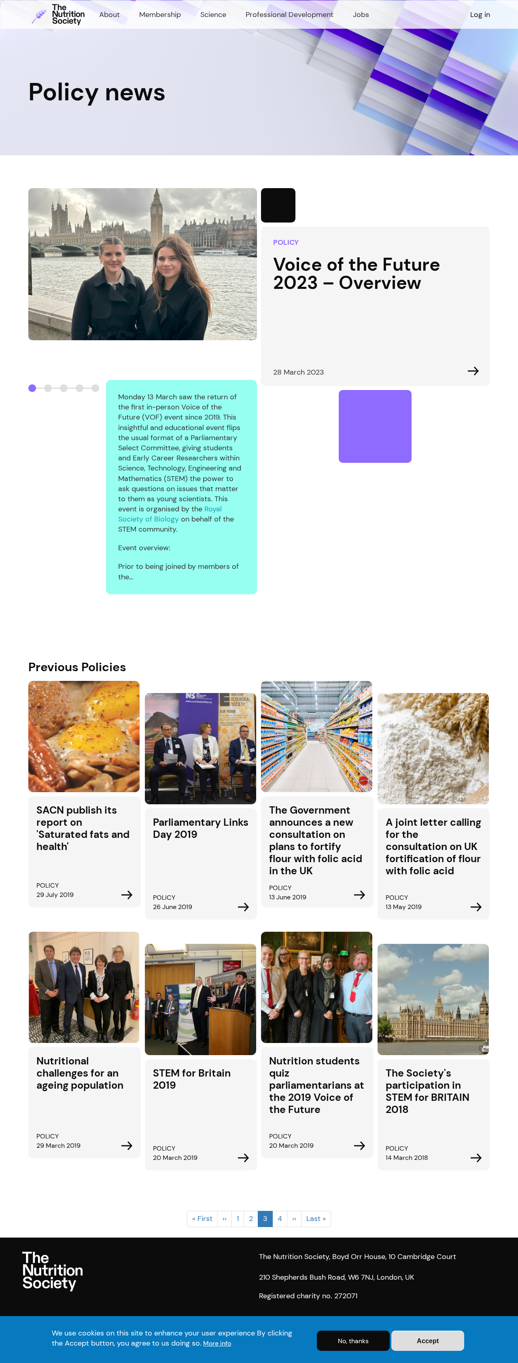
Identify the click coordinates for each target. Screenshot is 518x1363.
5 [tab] (95, 388)
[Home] (59, 14)
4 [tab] (79, 388)
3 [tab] (64, 388)
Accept (428, 1341)
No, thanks (353, 1341)
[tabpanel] (259, 391)
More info (217, 1343)
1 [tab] (32, 388)
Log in (480, 15)
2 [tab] (48, 388)
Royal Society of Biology (170, 514)
